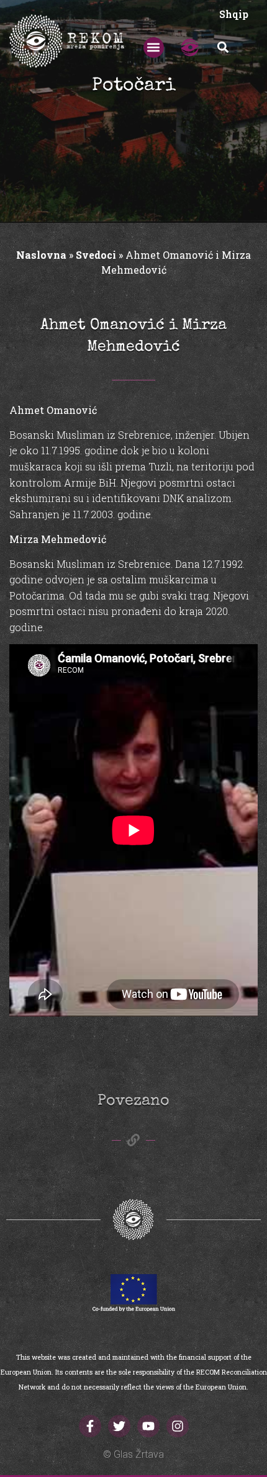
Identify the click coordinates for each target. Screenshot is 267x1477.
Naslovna (41, 254)
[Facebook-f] (90, 1426)
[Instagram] (177, 1426)
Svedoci (96, 254)
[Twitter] (119, 1426)
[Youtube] (148, 1426)
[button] (153, 47)
